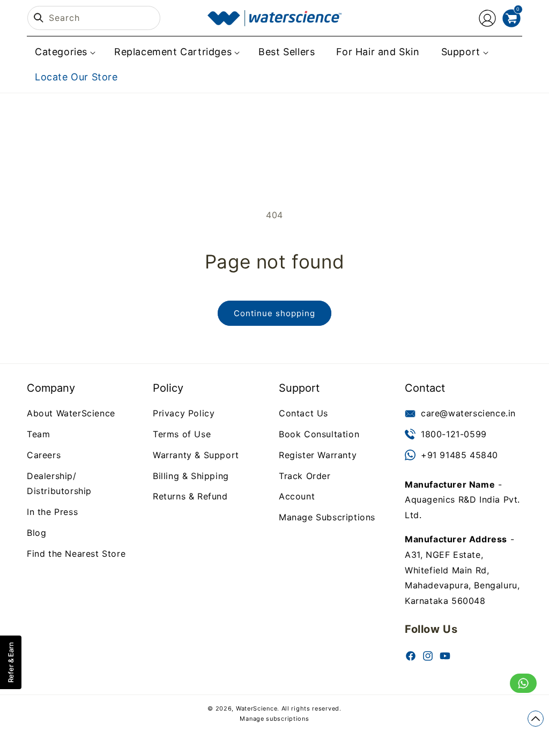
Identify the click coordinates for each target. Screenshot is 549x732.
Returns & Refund (190, 496)
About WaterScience (71, 413)
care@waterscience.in (468, 413)
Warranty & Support (196, 455)
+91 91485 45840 (459, 455)
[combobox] (93, 18)
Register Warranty (318, 455)
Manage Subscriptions (327, 517)
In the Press (52, 511)
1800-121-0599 (454, 434)
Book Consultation (319, 434)
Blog (36, 532)
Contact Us (303, 413)
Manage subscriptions (274, 718)
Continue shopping (274, 313)
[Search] (38, 17)
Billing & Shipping (191, 475)
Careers (44, 455)
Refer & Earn (10, 662)
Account (297, 496)
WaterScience (256, 708)
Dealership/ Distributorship (59, 483)
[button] (64, 52)
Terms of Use (182, 434)
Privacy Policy (183, 413)
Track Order (305, 475)
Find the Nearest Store (76, 553)
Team (38, 434)
